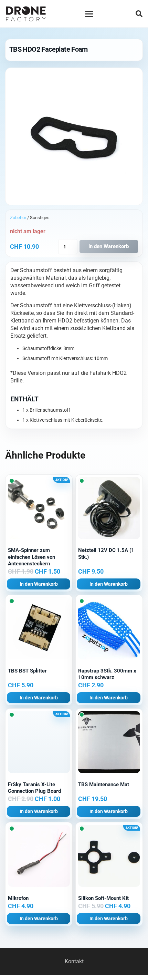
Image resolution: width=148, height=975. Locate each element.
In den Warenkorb (108, 246)
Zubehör (18, 217)
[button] (89, 14)
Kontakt (74, 961)
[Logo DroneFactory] (26, 14)
